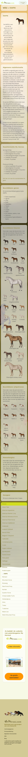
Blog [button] (5, 738)
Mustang (5, 583)
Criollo (4, 545)
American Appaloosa (8, 510)
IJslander (4, 567)
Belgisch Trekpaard (8, 535)
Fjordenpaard (6, 551)
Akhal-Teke (5, 507)
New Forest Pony (7, 586)
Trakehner (5, 608)
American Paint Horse (8, 520)
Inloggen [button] (22, 3)
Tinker (4, 605)
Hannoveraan (6, 564)
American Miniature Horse (10, 516)
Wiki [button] (5, 736)
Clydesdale (5, 539)
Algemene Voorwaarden (10, 733)
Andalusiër (5, 526)
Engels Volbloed (7, 548)
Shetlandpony (6, 599)
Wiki (5, 8)
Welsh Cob (5, 612)
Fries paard (5, 558)
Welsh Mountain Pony (8, 615)
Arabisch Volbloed (7, 529)
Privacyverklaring (8, 731)
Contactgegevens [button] (8, 729)
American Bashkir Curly (9, 513)
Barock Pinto (6, 532)
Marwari (4, 577)
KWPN (6, 574)
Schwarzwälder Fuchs (8, 596)
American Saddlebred (8, 523)
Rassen (4, 504)
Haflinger (5, 561)
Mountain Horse (7, 580)
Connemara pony (7, 542)
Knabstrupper (6, 570)
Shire (3, 602)
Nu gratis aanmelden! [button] (14, 676)
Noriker (4, 589)
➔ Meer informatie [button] (14, 646)
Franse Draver (6, 554)
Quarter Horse (6, 593)
